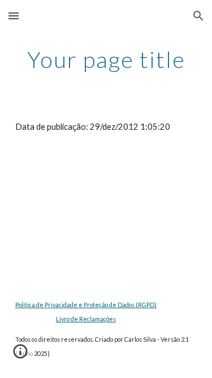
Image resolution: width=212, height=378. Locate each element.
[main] (106, 60)
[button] (13, 15)
